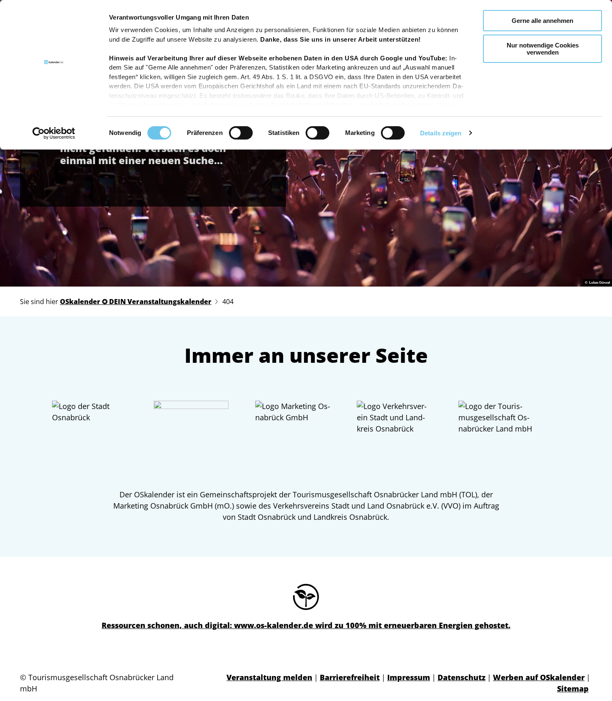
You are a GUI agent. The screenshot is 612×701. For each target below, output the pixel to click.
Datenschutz (461, 677)
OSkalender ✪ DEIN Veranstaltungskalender (135, 301)
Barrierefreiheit (350, 677)
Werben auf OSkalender (539, 677)
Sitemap (573, 689)
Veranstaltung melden (269, 677)
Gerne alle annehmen (542, 20)
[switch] (241, 133)
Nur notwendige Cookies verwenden (543, 49)
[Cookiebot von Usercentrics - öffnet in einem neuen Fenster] (53, 133)
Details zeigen (440, 133)
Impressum (408, 677)
